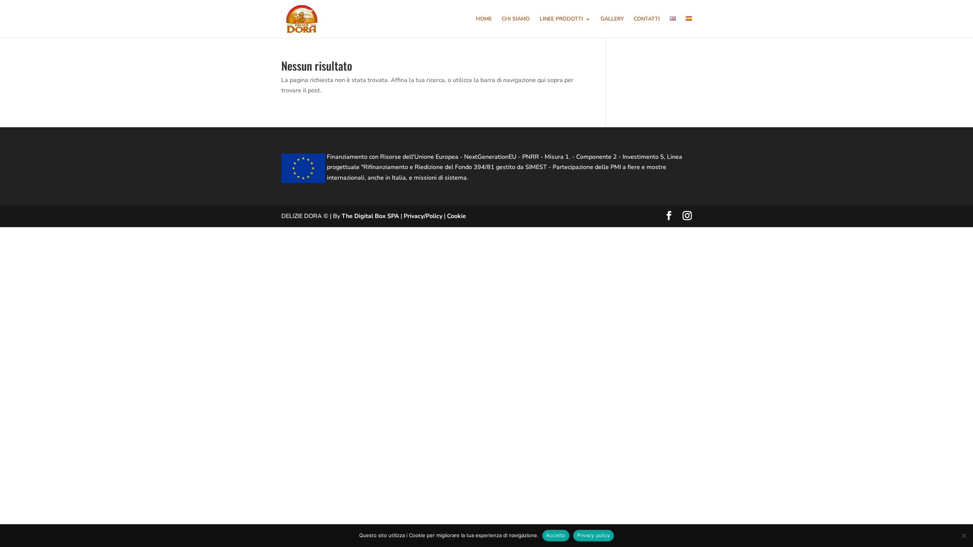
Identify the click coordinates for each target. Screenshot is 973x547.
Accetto (556, 535)
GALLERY (612, 19)
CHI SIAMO (516, 19)
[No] (963, 535)
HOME (484, 19)
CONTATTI (647, 19)
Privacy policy (593, 535)
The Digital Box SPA (370, 216)
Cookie (456, 216)
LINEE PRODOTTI (561, 19)
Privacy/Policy (423, 216)
